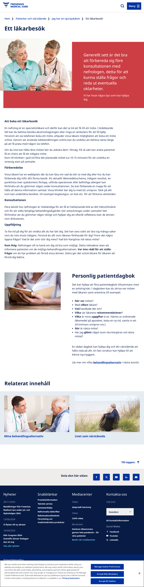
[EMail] (136, 477)
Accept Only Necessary (107, 574)
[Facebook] (96, 477)
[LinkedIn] (126, 477)
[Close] (139, 573)
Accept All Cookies (107, 581)
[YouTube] (116, 477)
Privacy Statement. (71, 578)
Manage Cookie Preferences (107, 566)
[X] (106, 477)
